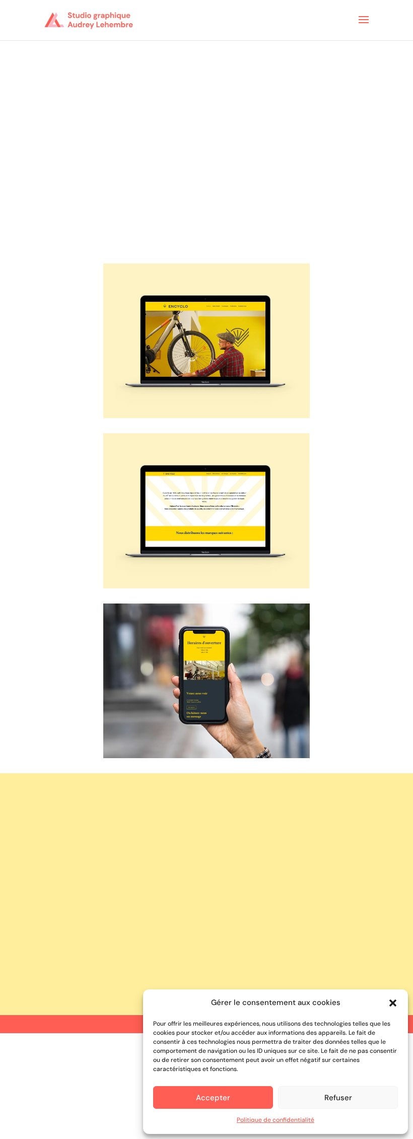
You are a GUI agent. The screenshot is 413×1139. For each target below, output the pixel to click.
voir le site (206, 813)
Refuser (338, 1098)
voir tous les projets (206, 960)
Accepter (213, 1098)
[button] (393, 1003)
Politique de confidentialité (275, 1120)
